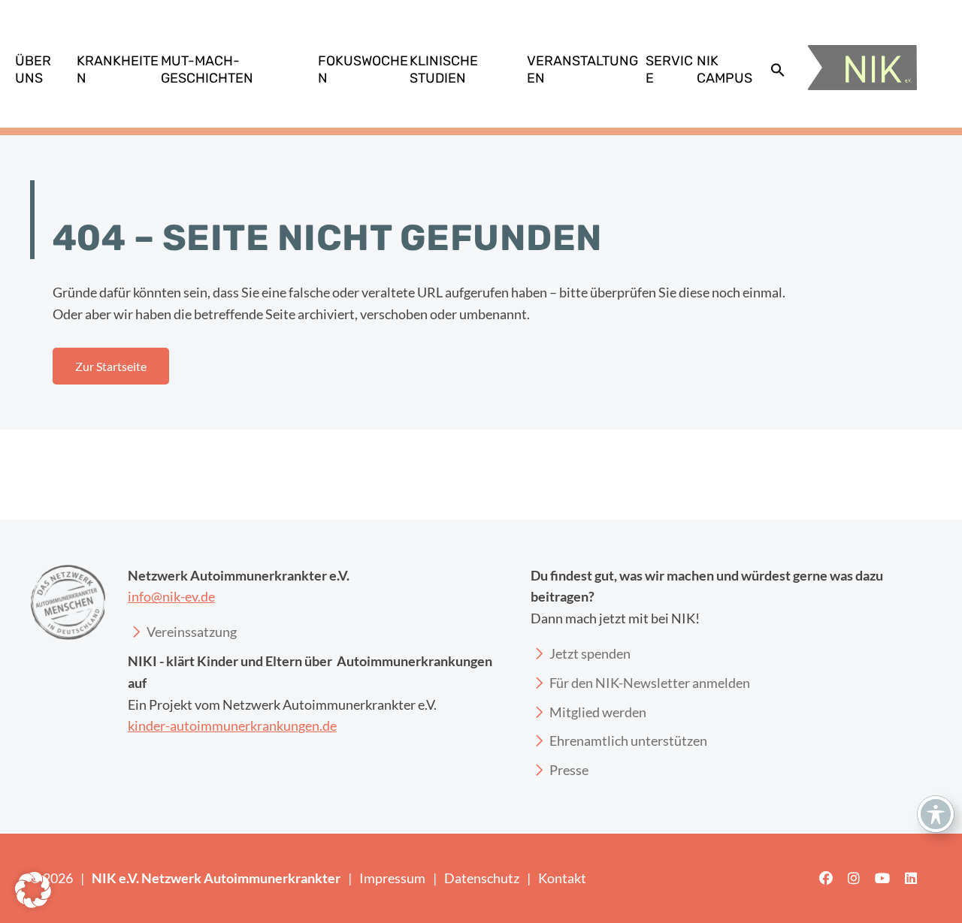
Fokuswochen (363, 69)
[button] (777, 69)
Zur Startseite (111, 366)
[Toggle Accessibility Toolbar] (936, 814)
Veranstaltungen (582, 69)
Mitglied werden (597, 712)
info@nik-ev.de (171, 596)
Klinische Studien (444, 69)
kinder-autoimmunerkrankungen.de (232, 725)
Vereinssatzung (192, 631)
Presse (568, 770)
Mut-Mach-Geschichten (207, 69)
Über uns (33, 69)
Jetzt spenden (590, 653)
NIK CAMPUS (724, 69)
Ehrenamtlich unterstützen (628, 740)
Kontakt (562, 878)
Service (669, 69)
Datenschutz (481, 878)
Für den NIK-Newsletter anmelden (649, 682)
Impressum (392, 878)
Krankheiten (118, 69)
